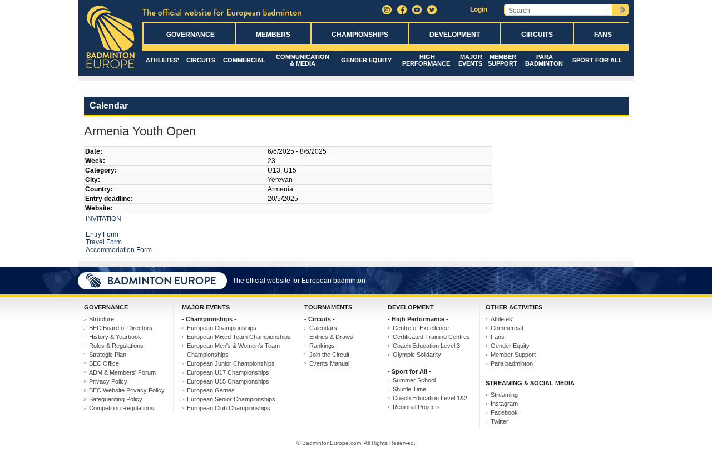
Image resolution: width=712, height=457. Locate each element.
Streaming (504, 394)
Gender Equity (366, 60)
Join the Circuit (329, 354)
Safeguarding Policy (115, 399)
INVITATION (104, 219)
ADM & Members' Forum (122, 372)
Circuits (537, 34)
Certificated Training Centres (431, 336)
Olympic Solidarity (417, 354)
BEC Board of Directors (120, 328)
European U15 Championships (228, 381)
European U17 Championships (228, 372)
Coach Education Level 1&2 (430, 398)
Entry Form (102, 234)
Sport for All (597, 60)
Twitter (499, 421)
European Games (211, 390)
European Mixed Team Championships (239, 336)
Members (273, 34)
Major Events (470, 60)
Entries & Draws (331, 336)
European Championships (221, 328)
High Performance (426, 60)
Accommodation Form (119, 250)
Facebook (504, 412)
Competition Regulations (121, 408)
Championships (360, 34)
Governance (190, 34)
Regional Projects (416, 407)
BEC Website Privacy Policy (127, 390)
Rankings (322, 345)
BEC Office (104, 363)
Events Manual (329, 363)
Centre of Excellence (421, 328)
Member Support (502, 60)
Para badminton (544, 60)
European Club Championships (228, 408)
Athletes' (162, 60)
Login (478, 9)
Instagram (504, 403)
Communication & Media (302, 60)
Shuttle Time (409, 389)
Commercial (244, 60)
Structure (101, 319)
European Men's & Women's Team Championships (233, 350)
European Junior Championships (231, 363)
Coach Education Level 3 (426, 345)
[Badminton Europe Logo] (110, 69)
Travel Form (104, 242)
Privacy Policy (108, 381)
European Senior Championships (231, 399)
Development (454, 34)
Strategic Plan (107, 354)
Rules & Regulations (116, 345)
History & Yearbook (115, 336)
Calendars (323, 328)
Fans (603, 34)
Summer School (414, 380)
